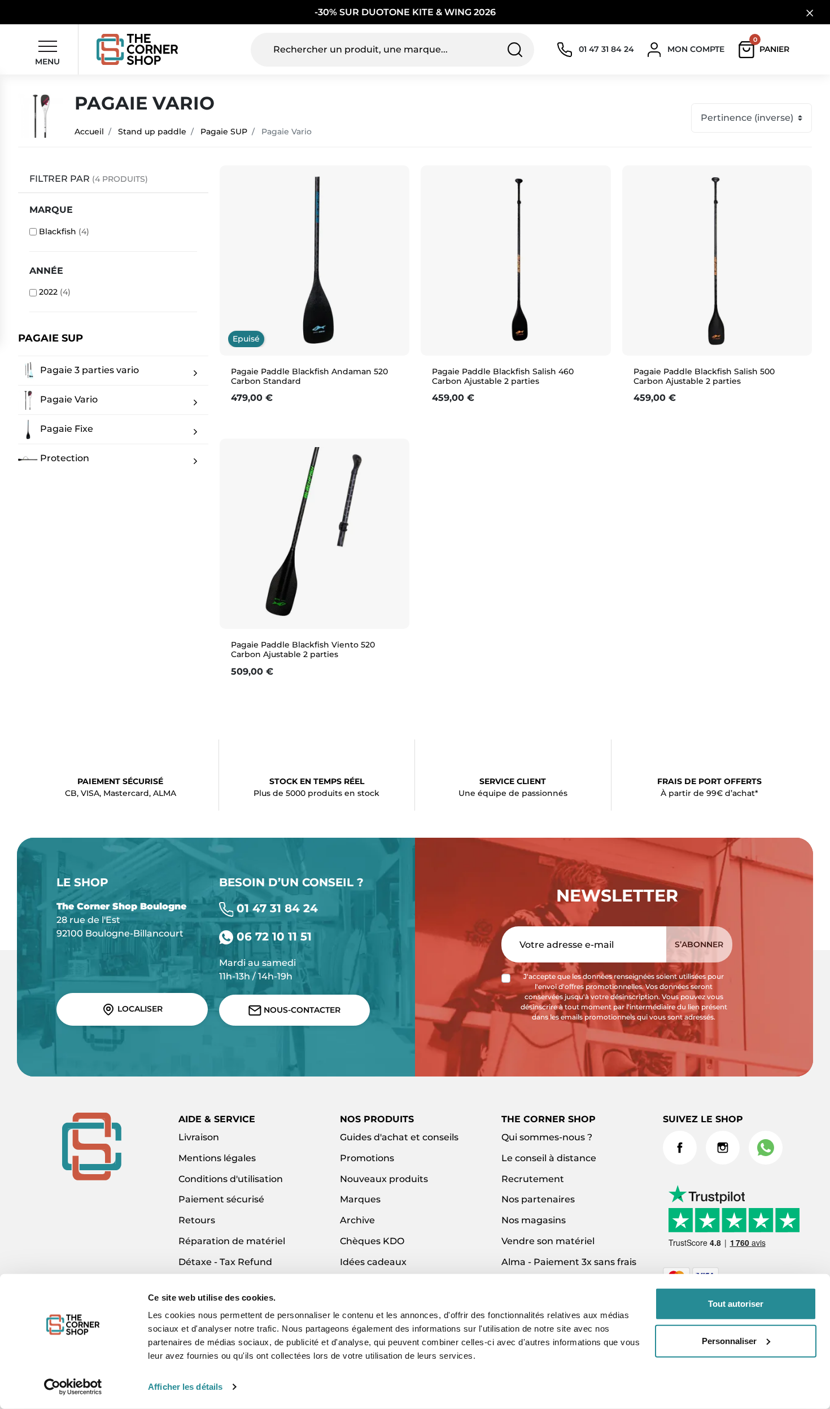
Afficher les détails (185, 1387)
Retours (196, 1220)
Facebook (680, 1148)
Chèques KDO (372, 1241)
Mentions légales (217, 1158)
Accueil (89, 131)
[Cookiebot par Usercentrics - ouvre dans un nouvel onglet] (73, 1387)
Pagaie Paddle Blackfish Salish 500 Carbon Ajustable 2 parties (704, 376)
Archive (357, 1220)
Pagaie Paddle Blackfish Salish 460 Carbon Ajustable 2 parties (503, 376)
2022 (55, 292)
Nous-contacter (300, 1010)
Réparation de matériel (231, 1241)
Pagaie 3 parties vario (88, 370)
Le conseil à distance (548, 1158)
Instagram (723, 1148)
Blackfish (64, 231)
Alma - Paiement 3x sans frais (568, 1262)
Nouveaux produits (384, 1179)
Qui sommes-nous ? (546, 1137)
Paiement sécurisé (221, 1199)
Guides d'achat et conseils (399, 1137)
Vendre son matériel (548, 1241)
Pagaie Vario (68, 399)
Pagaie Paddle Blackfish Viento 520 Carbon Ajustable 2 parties (303, 649)
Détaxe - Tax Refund (225, 1262)
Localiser (139, 1009)
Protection (63, 458)
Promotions (367, 1158)
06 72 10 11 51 (272, 936)
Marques (360, 1199)
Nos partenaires (538, 1199)
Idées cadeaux (373, 1262)
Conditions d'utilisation (230, 1179)
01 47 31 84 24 (275, 908)
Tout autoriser (735, 1304)
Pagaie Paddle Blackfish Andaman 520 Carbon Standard (309, 376)
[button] (766, 49)
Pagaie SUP (223, 131)
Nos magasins (533, 1220)
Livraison (198, 1137)
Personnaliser (729, 1340)
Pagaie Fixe (65, 428)
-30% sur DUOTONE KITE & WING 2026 (406, 12)
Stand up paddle (152, 131)
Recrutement (532, 1179)
